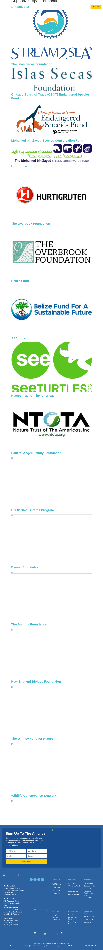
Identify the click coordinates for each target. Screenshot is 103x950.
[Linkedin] (38, 879)
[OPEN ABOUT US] (43, 3)
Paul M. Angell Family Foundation (36, 453)
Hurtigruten (19, 166)
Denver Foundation (25, 567)
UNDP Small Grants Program (32, 510)
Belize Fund (20, 281)
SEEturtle (18, 338)
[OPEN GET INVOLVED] (70, 3)
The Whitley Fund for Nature (32, 738)
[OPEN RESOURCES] (53, 7)
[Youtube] (42, 879)
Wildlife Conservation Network (33, 795)
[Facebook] (35, 879)
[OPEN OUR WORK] (55, 3)
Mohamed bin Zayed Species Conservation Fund (47, 140)
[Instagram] (31, 879)
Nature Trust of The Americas (33, 395)
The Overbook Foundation (30, 223)
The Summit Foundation (29, 624)
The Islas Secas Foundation (31, 64)
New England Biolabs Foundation (36, 681)
